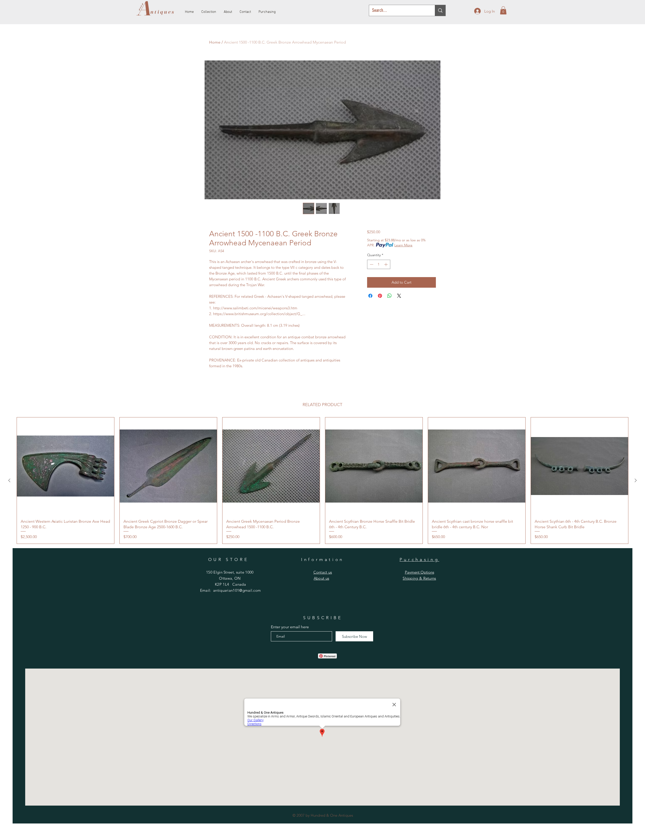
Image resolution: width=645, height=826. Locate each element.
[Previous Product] (9, 480)
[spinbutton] (378, 264)
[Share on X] (399, 296)
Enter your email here (290, 627)
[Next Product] (636, 480)
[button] (503, 10)
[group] (322, 480)
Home (214, 42)
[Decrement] (371, 264)
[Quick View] (65, 466)
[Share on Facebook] (370, 296)
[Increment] (386, 264)
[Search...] (440, 10)
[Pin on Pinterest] (380, 296)
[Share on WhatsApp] (389, 296)
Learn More (403, 245)
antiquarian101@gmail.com (237, 590)
